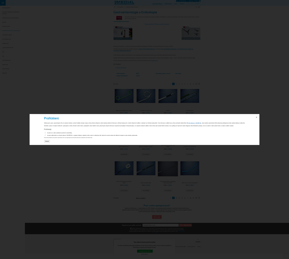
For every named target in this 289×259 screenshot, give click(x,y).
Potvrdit (47, 141)
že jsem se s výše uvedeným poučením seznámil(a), (59, 132)
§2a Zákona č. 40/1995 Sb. (194, 123)
